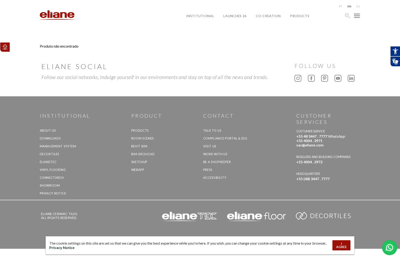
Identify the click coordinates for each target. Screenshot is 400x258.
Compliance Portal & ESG (225, 138)
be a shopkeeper (217, 162)
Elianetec (48, 162)
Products (299, 16)
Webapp (137, 170)
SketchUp (139, 162)
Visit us (209, 146)
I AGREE (341, 245)
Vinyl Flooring (53, 170)
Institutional (200, 16)
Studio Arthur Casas (279, 37)
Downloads (50, 138)
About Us (48, 130)
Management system (58, 146)
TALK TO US (212, 130)
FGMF (264, 32)
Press (207, 170)
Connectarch (52, 177)
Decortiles (49, 154)
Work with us (215, 154)
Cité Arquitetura (276, 26)
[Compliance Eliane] (5, 47)
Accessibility (214, 177)
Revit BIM (139, 146)
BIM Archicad (143, 154)
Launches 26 (235, 16)
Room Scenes (142, 138)
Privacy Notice (53, 193)
